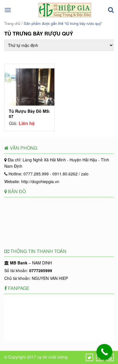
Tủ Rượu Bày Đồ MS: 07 (29, 113)
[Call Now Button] (104, 352)
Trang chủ (12, 23)
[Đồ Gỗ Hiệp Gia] (65, 15)
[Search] (111, 10)
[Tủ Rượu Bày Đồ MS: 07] (29, 87)
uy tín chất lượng (52, 357)
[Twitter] (89, 357)
